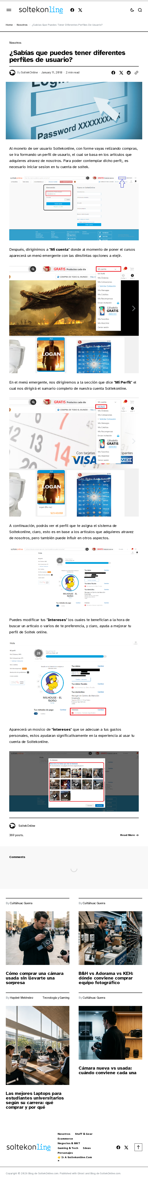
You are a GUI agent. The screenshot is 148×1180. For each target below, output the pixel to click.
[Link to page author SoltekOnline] (12, 826)
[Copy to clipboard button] (136, 72)
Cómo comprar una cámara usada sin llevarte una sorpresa (34, 977)
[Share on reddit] (128, 72)
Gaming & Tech (68, 1148)
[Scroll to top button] (138, 1147)
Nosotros (22, 24)
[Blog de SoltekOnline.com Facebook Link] (73, 10)
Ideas (87, 1148)
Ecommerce (65, 1138)
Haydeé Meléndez (21, 998)
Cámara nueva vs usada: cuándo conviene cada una (107, 1070)
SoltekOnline (29, 72)
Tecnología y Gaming (55, 998)
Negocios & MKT (69, 1143)
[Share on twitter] (121, 72)
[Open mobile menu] (9, 10)
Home (9, 24)
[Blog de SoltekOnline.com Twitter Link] (79, 10)
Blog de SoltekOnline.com (105, 1173)
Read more (127, 835)
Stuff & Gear (83, 1134)
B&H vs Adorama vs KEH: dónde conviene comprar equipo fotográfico (106, 977)
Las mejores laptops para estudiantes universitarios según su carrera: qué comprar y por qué (35, 1100)
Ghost (80, 1173)
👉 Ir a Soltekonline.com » (75, 1159)
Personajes (65, 1153)
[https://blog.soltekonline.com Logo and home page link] (41, 10)
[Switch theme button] (132, 10)
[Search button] (140, 10)
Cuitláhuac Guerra (21, 903)
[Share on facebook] (113, 72)
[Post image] (37, 938)
